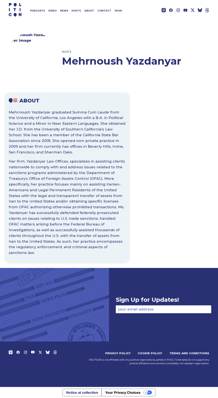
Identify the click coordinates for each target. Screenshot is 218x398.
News (64, 10)
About (89, 10)
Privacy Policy (118, 353)
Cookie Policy (150, 353)
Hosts (76, 10)
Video (52, 10)
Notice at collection (82, 392)
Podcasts (37, 10)
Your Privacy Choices (123, 392)
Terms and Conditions (189, 353)
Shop (118, 10)
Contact (104, 10)
